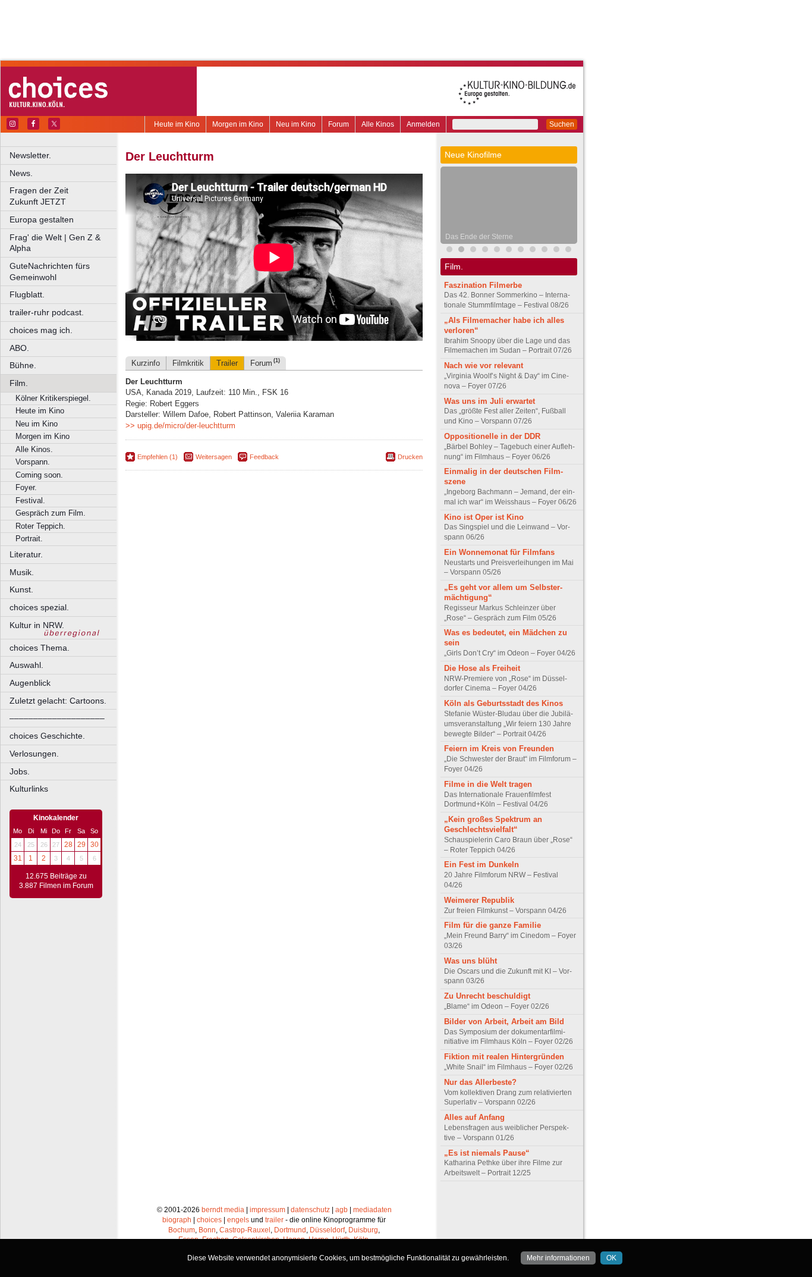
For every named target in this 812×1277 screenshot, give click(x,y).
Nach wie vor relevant (483, 365)
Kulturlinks (29, 788)
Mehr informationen (558, 1258)
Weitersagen (214, 456)
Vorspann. (32, 461)
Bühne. (23, 365)
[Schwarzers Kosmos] (568, 250)
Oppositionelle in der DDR (492, 436)
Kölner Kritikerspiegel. (53, 398)
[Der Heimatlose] (556, 250)
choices (209, 1220)
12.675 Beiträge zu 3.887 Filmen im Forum (56, 881)
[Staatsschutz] (533, 250)
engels (238, 1220)
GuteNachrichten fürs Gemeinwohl (50, 271)
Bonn (207, 1230)
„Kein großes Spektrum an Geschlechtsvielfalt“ (493, 824)
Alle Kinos (377, 124)
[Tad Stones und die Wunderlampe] (497, 250)
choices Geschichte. (47, 736)
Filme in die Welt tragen (488, 784)
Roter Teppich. (40, 526)
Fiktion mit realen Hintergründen (504, 1056)
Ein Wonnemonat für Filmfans (499, 552)
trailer (274, 1220)
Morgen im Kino (237, 124)
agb (341, 1210)
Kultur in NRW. (37, 625)
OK (611, 1258)
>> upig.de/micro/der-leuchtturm (180, 425)
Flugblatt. (27, 294)
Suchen (561, 124)
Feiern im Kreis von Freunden (499, 748)
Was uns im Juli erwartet (489, 401)
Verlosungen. (34, 753)
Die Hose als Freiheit (482, 668)
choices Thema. (40, 647)
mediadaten (372, 1210)
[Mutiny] (473, 250)
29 (81, 844)
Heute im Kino (177, 124)
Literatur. (26, 554)
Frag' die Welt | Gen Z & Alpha (55, 243)
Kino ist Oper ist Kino (484, 517)
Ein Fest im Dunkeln (481, 864)
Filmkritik (188, 363)
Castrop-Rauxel (244, 1230)
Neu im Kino (296, 124)
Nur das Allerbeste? (480, 1082)
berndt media (223, 1210)
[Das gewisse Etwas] (521, 250)
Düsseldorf (327, 1230)
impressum (267, 1210)
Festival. (30, 500)
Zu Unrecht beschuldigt (487, 996)
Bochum (181, 1230)
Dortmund (290, 1230)
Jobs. (20, 771)
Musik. (22, 572)
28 (68, 844)
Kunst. (21, 589)
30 (94, 844)
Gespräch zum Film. (50, 513)
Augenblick (30, 683)
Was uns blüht (470, 960)
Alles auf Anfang (474, 1117)
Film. (19, 383)
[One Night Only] (449, 250)
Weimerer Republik (479, 900)
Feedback (264, 456)
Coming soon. (39, 474)
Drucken (410, 456)
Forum (338, 124)
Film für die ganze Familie (492, 925)
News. (21, 173)
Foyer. (26, 487)
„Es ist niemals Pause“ (487, 1153)
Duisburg (363, 1230)
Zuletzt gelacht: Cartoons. (58, 700)
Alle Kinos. (34, 449)
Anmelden (423, 124)
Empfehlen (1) (157, 456)
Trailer (227, 363)
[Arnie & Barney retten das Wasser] (509, 250)
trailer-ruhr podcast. (47, 312)
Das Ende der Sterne (479, 237)
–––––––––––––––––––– (57, 718)
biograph (176, 1220)
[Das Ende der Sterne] (461, 250)
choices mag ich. (41, 330)
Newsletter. (30, 155)
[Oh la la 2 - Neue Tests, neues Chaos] (485, 250)
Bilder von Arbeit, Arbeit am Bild (504, 1021)
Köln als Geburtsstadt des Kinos (503, 703)
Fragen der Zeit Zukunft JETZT (64, 196)
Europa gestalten (42, 219)
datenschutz (310, 1210)
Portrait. (29, 538)
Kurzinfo (145, 363)
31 (18, 858)
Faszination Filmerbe (483, 285)
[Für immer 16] (544, 250)
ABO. (19, 348)
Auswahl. (26, 665)
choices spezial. (39, 607)
